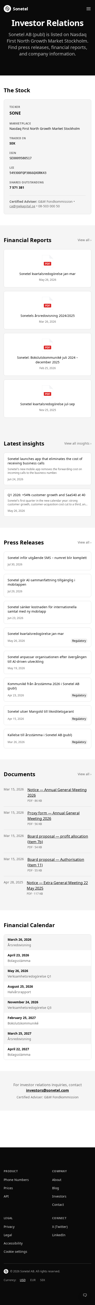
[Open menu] (88, 9)
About (56, 1180)
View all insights (77, 443)
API (6, 1196)
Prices (8, 1188)
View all (84, 240)
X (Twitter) (60, 1226)
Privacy (9, 1226)
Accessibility (13, 1243)
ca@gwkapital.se (22, 206)
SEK (42, 1280)
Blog (55, 1188)
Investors (59, 1196)
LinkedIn (58, 1235)
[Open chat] (84, 1294)
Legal (8, 1235)
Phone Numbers (16, 1180)
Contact (58, 1204)
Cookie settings (15, 1251)
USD (23, 1280)
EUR (33, 1280)
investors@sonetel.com (47, 1090)
